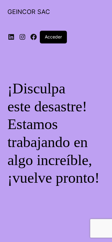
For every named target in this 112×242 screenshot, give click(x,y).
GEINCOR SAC (28, 12)
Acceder (53, 36)
